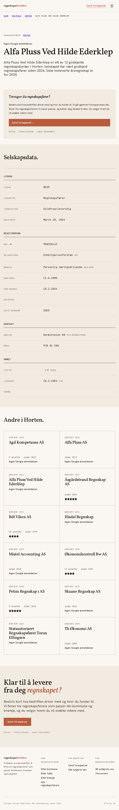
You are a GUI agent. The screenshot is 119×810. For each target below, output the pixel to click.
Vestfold (16, 16)
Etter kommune (49, 769)
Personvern (101, 773)
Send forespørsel (96, 5)
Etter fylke (47, 773)
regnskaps (15, 5)
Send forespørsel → (23, 122)
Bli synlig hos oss (104, 769)
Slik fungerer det (77, 769)
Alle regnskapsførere (50, 784)
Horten (28, 16)
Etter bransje (48, 777)
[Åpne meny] (111, 5)
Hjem (6, 16)
